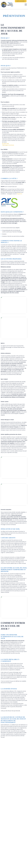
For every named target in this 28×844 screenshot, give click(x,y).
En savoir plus (5, 143)
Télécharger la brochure (8, 145)
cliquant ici (19, 193)
